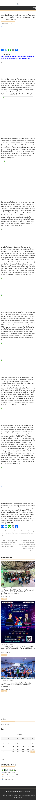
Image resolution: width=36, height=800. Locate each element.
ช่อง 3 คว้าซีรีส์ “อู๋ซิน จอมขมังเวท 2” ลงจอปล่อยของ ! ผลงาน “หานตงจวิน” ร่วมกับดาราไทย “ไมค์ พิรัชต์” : (9, 544)
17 (8, 749)
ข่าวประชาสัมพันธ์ (12, 531)
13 (23, 746)
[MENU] (34, 8)
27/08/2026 (5, 588)
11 (13, 746)
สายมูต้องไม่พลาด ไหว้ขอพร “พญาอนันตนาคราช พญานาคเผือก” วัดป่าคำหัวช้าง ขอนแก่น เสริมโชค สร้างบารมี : (17, 533)
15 (33, 746)
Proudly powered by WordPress (11, 795)
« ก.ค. (2, 760)
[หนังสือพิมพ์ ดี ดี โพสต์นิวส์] (2, 8)
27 (23, 752)
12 (18, 746)
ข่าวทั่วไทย (4, 531)
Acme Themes (18, 797)
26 (18, 752)
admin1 (12, 24)
